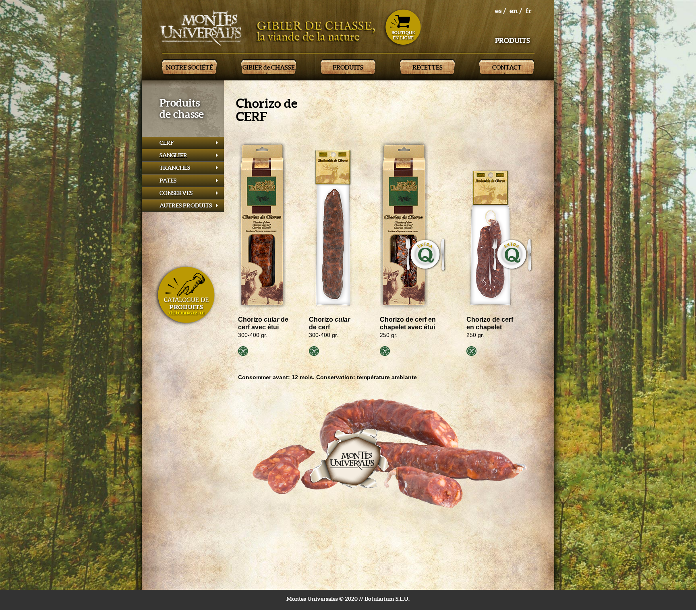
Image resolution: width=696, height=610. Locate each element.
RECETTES (427, 67)
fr (529, 10)
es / (500, 10)
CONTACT (507, 67)
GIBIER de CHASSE (268, 67)
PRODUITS (348, 67)
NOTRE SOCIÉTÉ (189, 67)
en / (516, 10)
